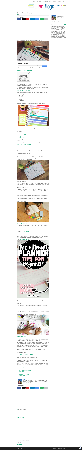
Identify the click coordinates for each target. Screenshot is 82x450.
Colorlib (58, 448)
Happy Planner (21, 136)
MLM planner (21, 368)
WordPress (63, 448)
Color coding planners (23, 79)
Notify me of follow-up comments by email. (23, 440)
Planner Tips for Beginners (22, 74)
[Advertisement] (33, 29)
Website (18, 436)
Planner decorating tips (23, 78)
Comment (18, 420)
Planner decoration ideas (23, 376)
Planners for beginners (23, 367)
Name (18, 430)
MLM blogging (21, 371)
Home (18, 448)
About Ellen (22, 448)
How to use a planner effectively (24, 77)
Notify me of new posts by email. (21, 442)
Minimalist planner (22, 137)
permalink (24, 409)
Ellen (18, 14)
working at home (20, 409)
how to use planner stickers (24, 239)
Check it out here (26, 231)
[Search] (65, 24)
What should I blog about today (24, 374)
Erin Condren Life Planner (23, 134)
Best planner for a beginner (23, 76)
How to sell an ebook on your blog (25, 370)
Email (18, 433)
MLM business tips (22, 372)
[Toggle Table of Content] (28, 73)
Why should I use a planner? (24, 75)
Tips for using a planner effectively (24, 80)
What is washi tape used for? (24, 375)
